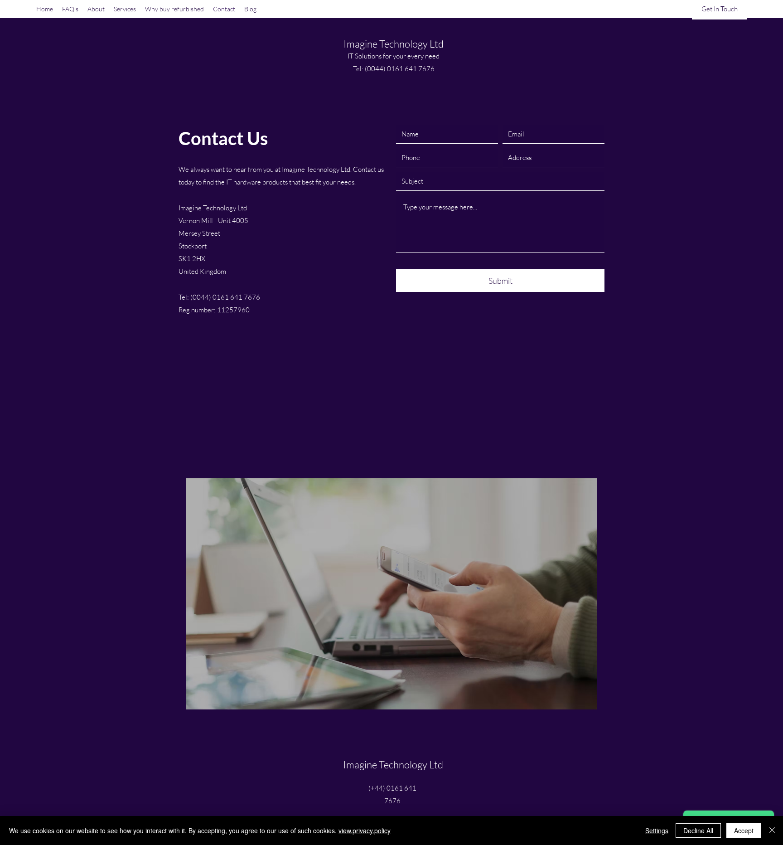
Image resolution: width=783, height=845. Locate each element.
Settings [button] (656, 830)
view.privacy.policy (364, 830)
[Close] (772, 830)
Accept (744, 830)
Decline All (698, 830)
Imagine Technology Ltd (393, 44)
